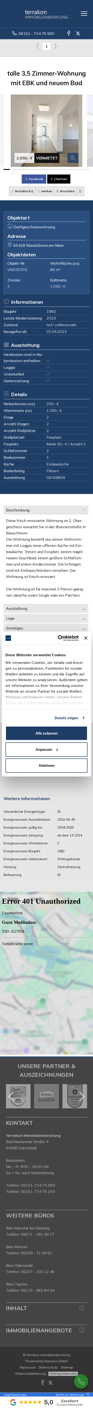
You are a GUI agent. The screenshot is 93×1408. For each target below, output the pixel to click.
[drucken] (80, 191)
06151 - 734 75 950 (36, 33)
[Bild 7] (43, 169)
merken (46, 191)
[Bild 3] (19, 169)
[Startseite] (46, 13)
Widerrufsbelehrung (30, 1373)
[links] (37, 46)
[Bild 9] (56, 169)
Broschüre (67, 191)
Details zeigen (66, 718)
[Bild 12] (74, 169)
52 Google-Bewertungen (70, 1404)
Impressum (28, 1367)
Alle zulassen (47, 733)
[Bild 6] (37, 169)
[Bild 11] (68, 169)
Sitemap (67, 1367)
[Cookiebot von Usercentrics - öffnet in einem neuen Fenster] (59, 638)
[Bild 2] (13, 169)
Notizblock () (23, 191)
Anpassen (44, 749)
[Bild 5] (31, 169)
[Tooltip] (87, 1395)
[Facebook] (69, 33)
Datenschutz (48, 1367)
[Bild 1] (7, 169)
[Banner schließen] (86, 638)
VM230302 (17, 269)
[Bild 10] (62, 169)
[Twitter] (78, 33)
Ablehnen (47, 765)
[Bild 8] (49, 169)
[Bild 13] (80, 169)
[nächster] (81, 1096)
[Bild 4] (25, 169)
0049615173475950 (81, 1381)
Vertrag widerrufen (63, 1373)
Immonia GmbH (56, 1361)
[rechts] (55, 46)
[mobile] (84, 13)
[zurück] (11, 1096)
